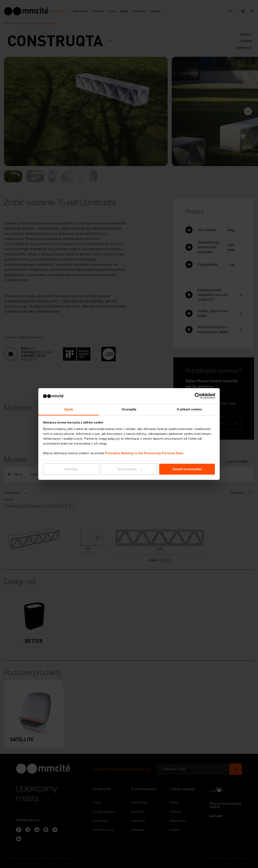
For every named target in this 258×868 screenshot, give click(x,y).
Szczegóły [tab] (129, 409)
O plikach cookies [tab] (189, 409)
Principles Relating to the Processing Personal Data (144, 453)
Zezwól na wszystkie (187, 469)
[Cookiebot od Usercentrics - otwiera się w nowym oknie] (197, 396)
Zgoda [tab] (68, 409)
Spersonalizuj (126, 469)
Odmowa (71, 469)
